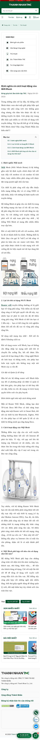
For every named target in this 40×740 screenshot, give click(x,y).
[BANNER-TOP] (20, 0)
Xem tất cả (32, 608)
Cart (37, 17)
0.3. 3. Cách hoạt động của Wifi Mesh (21, 147)
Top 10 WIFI (26, 601)
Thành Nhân (15, 734)
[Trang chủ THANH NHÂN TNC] (20, 5)
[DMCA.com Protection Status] (7, 706)
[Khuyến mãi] (26, 17)
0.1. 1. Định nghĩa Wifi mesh (17, 140)
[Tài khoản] (30, 17)
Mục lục (20, 137)
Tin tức (11, 17)
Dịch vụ (19, 17)
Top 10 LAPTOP (12, 601)
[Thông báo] (22, 706)
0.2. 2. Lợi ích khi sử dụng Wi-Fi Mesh (21, 144)
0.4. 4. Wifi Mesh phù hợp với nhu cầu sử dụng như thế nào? (22, 152)
